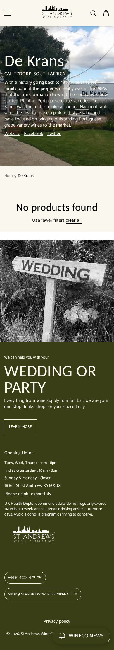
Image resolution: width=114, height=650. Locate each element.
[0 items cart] (106, 13)
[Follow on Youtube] (37, 555)
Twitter (54, 134)
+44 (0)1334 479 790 (25, 577)
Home (9, 176)
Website (12, 134)
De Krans (26, 176)
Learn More (20, 426)
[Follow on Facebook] (17, 555)
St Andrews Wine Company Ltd (47, 634)
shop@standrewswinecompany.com (43, 593)
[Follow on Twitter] (7, 555)
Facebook (33, 134)
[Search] (93, 13)
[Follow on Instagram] (26, 555)
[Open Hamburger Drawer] (7, 13)
